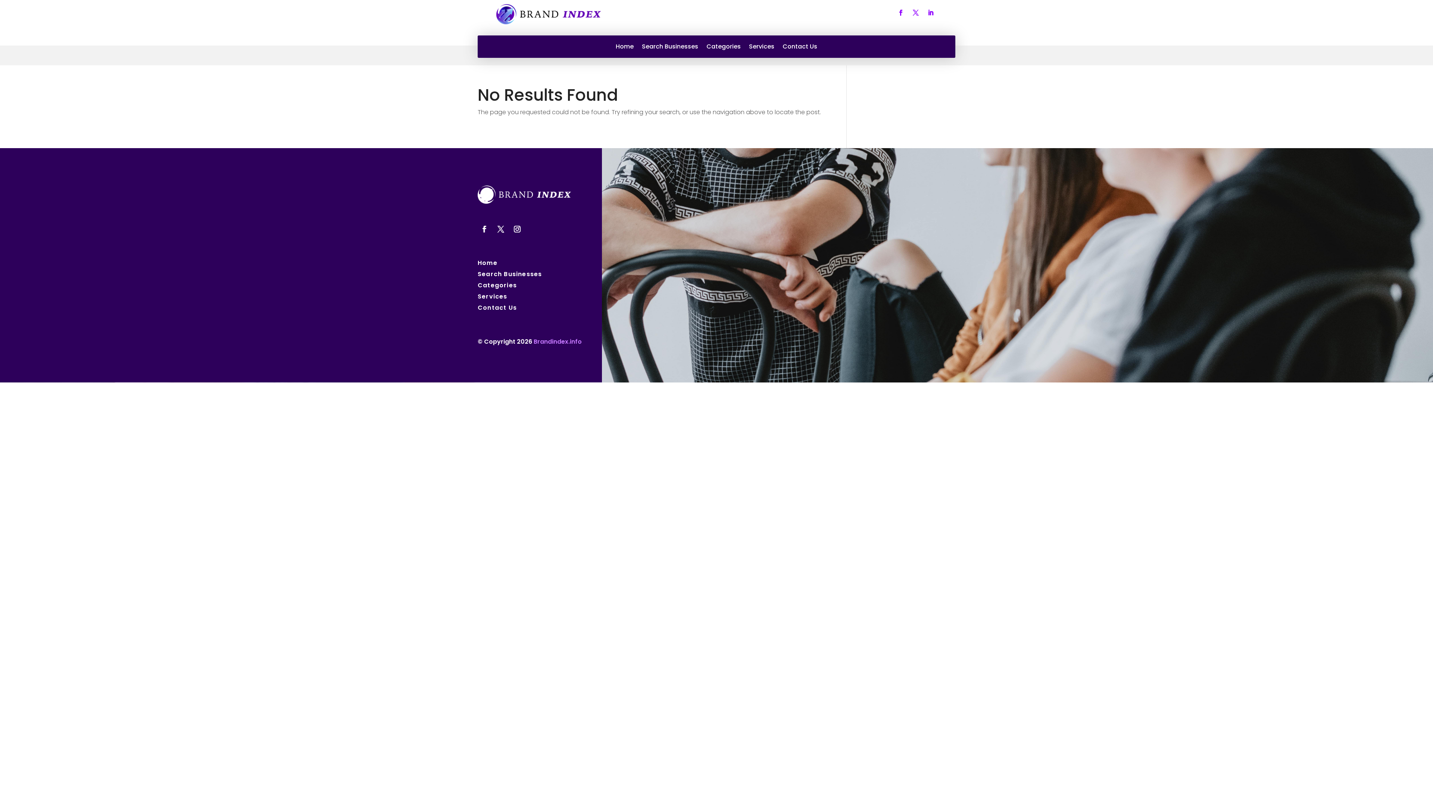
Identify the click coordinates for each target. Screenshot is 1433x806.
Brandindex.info (558, 341)
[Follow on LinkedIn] (931, 13)
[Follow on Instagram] (517, 229)
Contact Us (800, 47)
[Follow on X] (916, 13)
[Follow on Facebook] (901, 13)
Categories (723, 47)
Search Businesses (670, 47)
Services (761, 47)
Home (625, 47)
